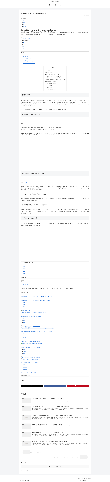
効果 (24, 304)
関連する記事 (51, 87)
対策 (24, 22)
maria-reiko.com (27, 123)
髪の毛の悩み (26, 56)
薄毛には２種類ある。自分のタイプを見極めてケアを (33, 316)
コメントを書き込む (55, 467)
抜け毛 (24, 26)
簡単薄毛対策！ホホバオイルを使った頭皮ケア (31, 347)
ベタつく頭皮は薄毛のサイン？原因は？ (30, 362)
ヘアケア (25, 367)
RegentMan (34, 372)
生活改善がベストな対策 (29, 63)
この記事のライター (52, 85)
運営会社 (79, 478)
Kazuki (30, 310)
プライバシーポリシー (86, 478)
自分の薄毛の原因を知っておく (30, 59)
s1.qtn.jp (26, 182)
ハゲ (24, 24)
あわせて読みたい (51, 89)
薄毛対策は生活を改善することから (31, 61)
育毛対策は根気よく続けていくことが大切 (56, 79)
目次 (53, 67)
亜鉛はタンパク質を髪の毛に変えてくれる (56, 77)
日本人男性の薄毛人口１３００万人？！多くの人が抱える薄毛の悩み (37, 331)
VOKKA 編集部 (27, 38)
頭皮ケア (25, 351)
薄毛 (24, 20)
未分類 (23, 380)
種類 (24, 320)
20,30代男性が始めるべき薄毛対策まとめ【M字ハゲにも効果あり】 (36, 300)
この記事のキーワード (52, 83)
